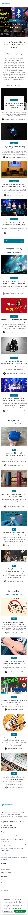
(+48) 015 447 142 (7, 825)
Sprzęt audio (14, 20)
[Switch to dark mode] (22, 3)
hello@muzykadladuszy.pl (9, 827)
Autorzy (3, 863)
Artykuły (4, 832)
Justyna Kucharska (5, 869)
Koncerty (14, 99)
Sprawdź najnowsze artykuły (14, 241)
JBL (14, 450)
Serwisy (14, 143)
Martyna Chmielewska (6, 872)
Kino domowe (4, 890)
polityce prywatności (16, 908)
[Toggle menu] (25, 3)
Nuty (14, 618)
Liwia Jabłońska (5, 867)
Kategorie (4, 876)
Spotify (3, 888)
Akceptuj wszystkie (20, 911)
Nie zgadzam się (8, 911)
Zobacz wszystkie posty (14, 252)
